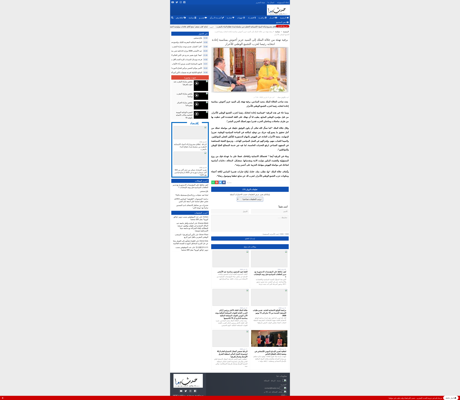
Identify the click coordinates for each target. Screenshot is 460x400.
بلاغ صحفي (198, 38)
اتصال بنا (271, 2)
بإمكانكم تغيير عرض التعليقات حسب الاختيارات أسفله (250, 194)
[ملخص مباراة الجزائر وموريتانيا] (190, 105)
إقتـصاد (194, 123)
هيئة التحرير (260, 2)
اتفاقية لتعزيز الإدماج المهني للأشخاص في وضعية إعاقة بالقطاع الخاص (270, 352)
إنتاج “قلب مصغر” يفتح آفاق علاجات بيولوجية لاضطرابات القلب (211, 26)
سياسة (277, 31)
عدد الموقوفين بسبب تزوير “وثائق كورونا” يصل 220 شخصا (190, 217)
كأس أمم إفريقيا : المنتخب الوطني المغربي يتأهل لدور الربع (191, 235)
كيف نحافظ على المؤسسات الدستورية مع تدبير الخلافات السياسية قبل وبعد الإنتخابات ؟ (270, 274)
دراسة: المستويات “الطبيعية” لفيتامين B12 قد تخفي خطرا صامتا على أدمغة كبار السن (191, 200)
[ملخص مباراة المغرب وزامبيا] (190, 96)
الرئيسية (286, 31)
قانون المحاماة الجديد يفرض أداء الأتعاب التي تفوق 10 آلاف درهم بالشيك (174, 63)
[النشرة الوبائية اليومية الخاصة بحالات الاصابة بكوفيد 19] (190, 115)
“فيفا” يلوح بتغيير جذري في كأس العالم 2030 (185, 55)
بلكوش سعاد (281, 97)
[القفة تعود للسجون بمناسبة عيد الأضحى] (231, 251)
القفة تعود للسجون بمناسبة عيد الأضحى (232, 271)
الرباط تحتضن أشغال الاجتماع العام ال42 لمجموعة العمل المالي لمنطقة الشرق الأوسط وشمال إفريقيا (232, 354)
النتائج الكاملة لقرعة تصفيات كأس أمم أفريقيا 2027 (183, 72)
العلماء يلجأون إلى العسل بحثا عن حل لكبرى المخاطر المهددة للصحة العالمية (190, 242)
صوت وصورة (190, 77)
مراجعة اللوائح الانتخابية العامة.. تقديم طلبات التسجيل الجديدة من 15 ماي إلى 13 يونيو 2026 (269, 313)
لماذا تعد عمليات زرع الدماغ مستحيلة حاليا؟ (191, 195)
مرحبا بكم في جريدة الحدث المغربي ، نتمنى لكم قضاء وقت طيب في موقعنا (415, 398)
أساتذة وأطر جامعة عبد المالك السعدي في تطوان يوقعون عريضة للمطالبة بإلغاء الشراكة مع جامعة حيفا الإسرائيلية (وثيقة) (192, 227)
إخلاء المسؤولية (283, 2)
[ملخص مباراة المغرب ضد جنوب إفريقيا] (190, 86)
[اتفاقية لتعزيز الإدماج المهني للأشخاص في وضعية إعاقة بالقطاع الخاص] (269, 331)
